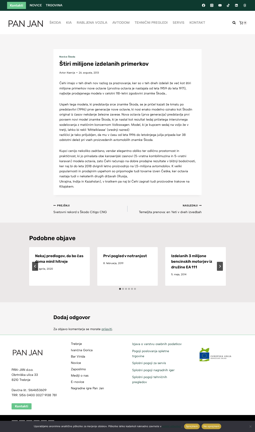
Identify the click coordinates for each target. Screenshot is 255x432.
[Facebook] (203, 5)
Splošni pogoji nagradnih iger (153, 370)
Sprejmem (192, 426)
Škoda (55, 23)
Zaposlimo (78, 369)
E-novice (77, 382)
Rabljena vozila (92, 23)
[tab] (120, 289)
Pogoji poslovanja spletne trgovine (150, 353)
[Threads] (245, 5)
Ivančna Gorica (82, 350)
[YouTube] (220, 5)
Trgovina (54, 5)
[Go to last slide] (35, 266)
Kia (69, 23)
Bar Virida (78, 356)
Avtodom (121, 23)
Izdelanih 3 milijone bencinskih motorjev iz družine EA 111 (191, 261)
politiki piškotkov (171, 426)
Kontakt (197, 23)
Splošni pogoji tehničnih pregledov (149, 379)
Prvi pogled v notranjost (125, 256)
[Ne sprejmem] (250, 426)
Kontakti (16, 5)
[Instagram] (212, 5)
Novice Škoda (67, 56)
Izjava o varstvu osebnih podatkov (157, 344)
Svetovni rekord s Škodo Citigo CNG (80, 209)
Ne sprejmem (211, 426)
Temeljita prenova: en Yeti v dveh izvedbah (170, 209)
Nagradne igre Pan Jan (87, 388)
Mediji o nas (79, 375)
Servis (178, 23)
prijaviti (107, 329)
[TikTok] (228, 5)
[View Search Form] (234, 22)
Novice (36, 5)
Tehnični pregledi (151, 23)
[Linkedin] (236, 5)
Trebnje (76, 344)
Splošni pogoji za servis (149, 363)
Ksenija (71, 72)
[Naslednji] (220, 266)
